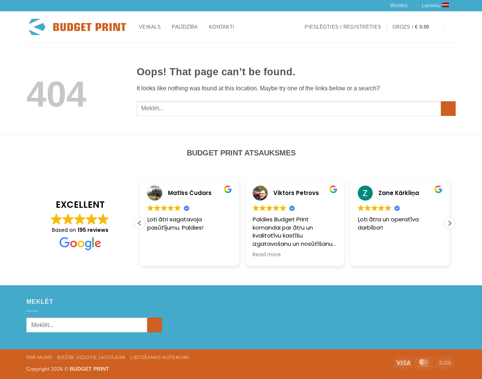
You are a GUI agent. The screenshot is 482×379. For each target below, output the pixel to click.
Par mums (39, 357)
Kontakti (221, 27)
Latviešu (431, 5)
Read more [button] (267, 254)
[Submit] (448, 108)
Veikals (150, 27)
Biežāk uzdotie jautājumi (91, 357)
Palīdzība (185, 27)
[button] (343, 27)
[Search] (453, 27)
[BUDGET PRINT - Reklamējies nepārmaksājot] (77, 27)
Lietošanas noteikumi (159, 357)
